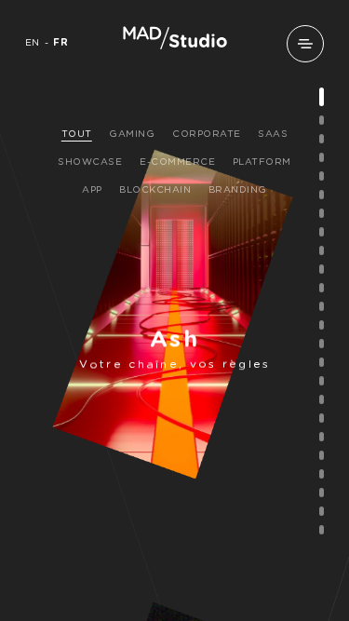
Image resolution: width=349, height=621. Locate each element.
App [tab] (92, 190)
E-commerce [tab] (177, 162)
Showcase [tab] (90, 162)
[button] (305, 43)
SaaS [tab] (273, 134)
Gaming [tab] (131, 134)
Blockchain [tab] (155, 190)
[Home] (175, 46)
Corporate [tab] (206, 134)
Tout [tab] (76, 134)
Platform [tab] (262, 162)
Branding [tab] (237, 190)
